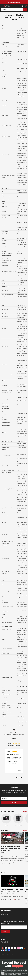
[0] (25, 6)
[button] (3, 761)
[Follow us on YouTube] (7, 942)
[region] (14, 761)
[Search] (25, 9)
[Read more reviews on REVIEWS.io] (20, 778)
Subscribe (14, 802)
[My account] (22, 6)
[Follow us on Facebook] (2, 942)
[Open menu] (2, 5)
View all (25, 811)
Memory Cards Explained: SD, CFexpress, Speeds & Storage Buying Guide (10, 848)
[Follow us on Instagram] (5, 942)
